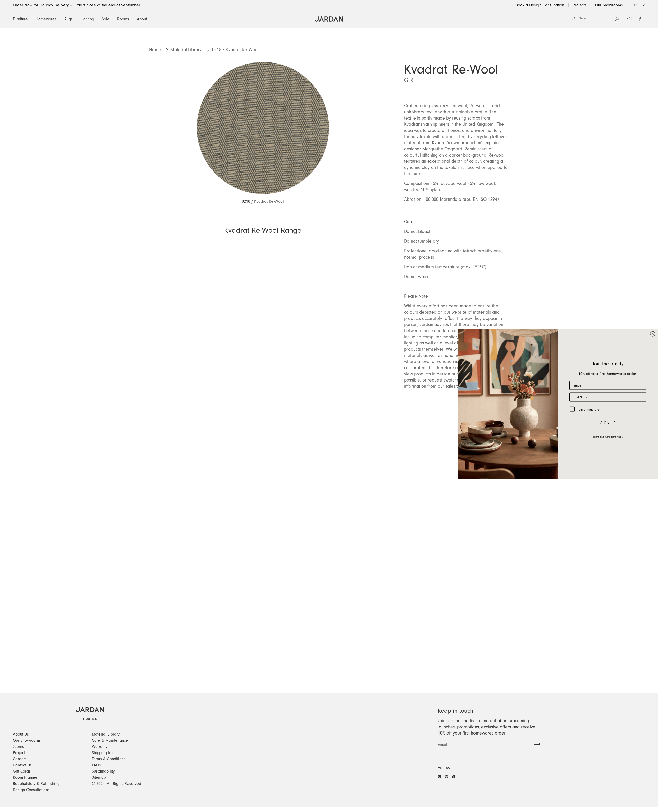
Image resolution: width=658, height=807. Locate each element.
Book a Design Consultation (540, 5)
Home (155, 50)
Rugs (68, 19)
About (142, 19)
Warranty (99, 747)
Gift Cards (22, 771)
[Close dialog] (652, 333)
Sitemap (99, 777)
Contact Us (22, 765)
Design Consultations (31, 790)
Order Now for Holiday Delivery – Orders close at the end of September (76, 5)
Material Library (186, 50)
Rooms (123, 19)
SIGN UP (608, 422)
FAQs (96, 765)
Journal (19, 747)
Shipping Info (103, 753)
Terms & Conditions (108, 759)
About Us (21, 734)
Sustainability (103, 771)
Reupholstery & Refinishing (36, 784)
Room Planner (25, 777)
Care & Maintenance (110, 740)
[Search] (574, 19)
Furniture (20, 19)
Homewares (46, 19)
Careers (20, 759)
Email (442, 744)
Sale (105, 19)
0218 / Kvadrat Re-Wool (235, 50)
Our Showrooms (609, 5)
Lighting (87, 19)
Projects (580, 5)
